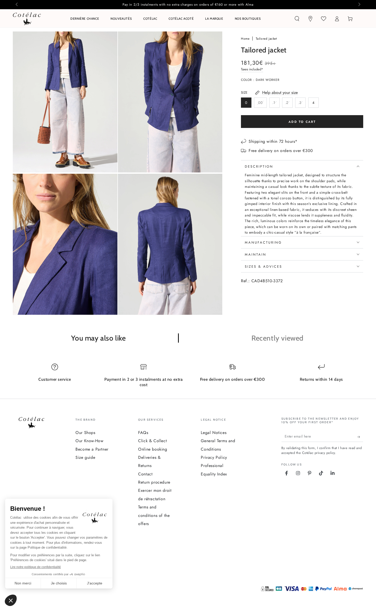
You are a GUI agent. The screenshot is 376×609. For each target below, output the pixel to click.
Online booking (152, 449)
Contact (145, 474)
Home (246, 38)
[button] (297, 18)
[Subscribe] (360, 436)
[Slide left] (17, 4)
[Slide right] (359, 4)
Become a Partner (91, 449)
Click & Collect (152, 441)
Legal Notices (213, 433)
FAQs (143, 433)
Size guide (85, 457)
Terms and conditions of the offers (154, 515)
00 (262, 104)
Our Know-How (89, 441)
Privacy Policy (214, 457)
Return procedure (154, 482)
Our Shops (85, 433)
